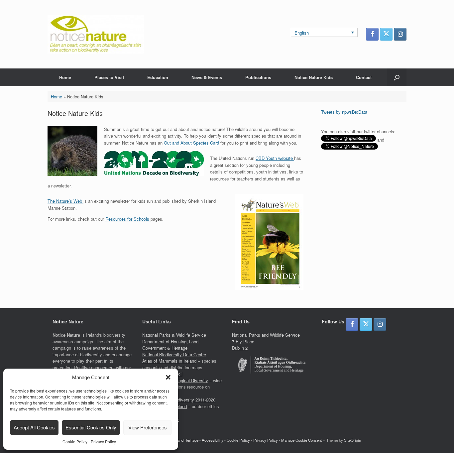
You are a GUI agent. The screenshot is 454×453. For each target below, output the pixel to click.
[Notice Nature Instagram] (400, 34)
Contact (364, 77)
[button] (168, 377)
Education (157, 77)
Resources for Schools (128, 219)
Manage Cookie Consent (301, 440)
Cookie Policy (74, 441)
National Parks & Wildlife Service (174, 335)
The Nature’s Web (65, 201)
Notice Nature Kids (313, 77)
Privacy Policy (103, 441)
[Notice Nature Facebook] (372, 34)
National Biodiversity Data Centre (174, 354)
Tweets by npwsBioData (344, 112)
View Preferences (147, 427)
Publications (258, 77)
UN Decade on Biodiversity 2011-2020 (178, 399)
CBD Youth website (275, 158)
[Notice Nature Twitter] (386, 34)
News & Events (206, 77)
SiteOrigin (352, 440)
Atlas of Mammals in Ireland (169, 361)
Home (65, 77)
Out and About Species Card (191, 143)
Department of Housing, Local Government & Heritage (170, 344)
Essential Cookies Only (90, 427)
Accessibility (212, 440)
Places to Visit (109, 77)
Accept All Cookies (34, 427)
